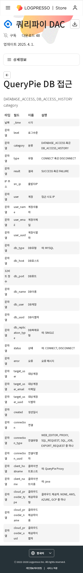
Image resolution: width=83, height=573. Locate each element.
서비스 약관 (52, 568)
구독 (13, 35)
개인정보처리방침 (34, 568)
